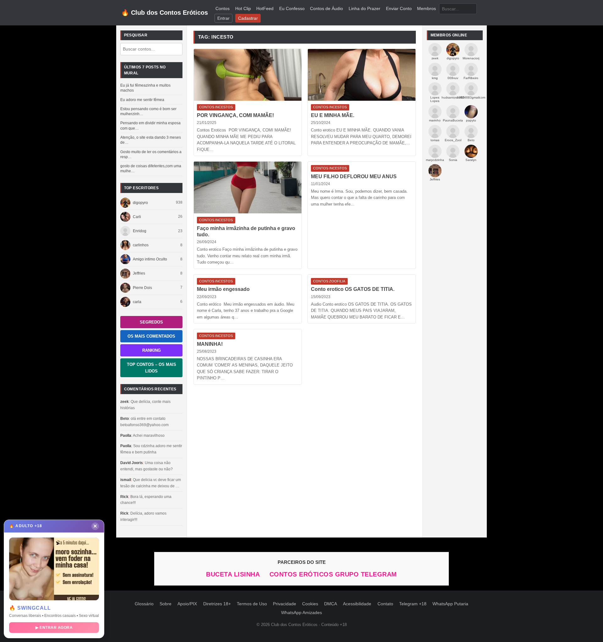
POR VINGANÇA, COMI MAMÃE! (235, 115)
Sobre (165, 604)
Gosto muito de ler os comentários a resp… (151, 154)
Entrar (223, 18)
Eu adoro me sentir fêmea (142, 100)
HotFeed (265, 8)
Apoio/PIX (187, 604)
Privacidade (284, 604)
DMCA (330, 604)
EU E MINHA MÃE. (332, 115)
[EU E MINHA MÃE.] (362, 75)
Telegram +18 (412, 604)
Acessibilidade (357, 604)
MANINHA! (210, 344)
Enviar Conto (399, 8)
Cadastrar (248, 18)
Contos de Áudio (326, 8)
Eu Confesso (292, 8)
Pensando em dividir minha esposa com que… (150, 125)
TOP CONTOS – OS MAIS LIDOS (151, 367)
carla (137, 302)
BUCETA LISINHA (234, 574)
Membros (426, 8)
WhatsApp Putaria (450, 604)
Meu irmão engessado (223, 289)
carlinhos (141, 245)
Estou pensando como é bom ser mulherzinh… (148, 111)
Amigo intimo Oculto (150, 259)
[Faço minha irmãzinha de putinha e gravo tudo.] (248, 187)
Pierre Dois (142, 288)
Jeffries (139, 273)
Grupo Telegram (366, 574)
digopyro (140, 203)
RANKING (151, 350)
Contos (222, 8)
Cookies (310, 604)
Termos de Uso (252, 604)
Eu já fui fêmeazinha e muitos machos (145, 88)
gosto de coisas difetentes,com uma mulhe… (150, 168)
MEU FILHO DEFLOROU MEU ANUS (354, 176)
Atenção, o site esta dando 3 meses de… (150, 140)
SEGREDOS (151, 322)
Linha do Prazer (364, 8)
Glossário (144, 604)
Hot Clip (243, 8)
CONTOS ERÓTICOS (302, 574)
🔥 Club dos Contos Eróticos (164, 12)
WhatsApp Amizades (301, 612)
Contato (385, 604)
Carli (137, 217)
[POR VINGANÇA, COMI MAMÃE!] (248, 75)
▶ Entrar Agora (54, 627)
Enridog (139, 231)
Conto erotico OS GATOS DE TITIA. (352, 289)
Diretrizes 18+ (217, 604)
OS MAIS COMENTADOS (151, 336)
